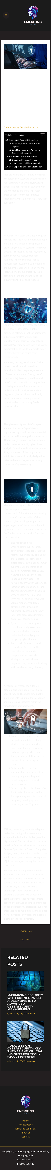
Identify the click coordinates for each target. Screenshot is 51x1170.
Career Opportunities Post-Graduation (24, 166)
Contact (26, 1136)
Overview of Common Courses (24, 160)
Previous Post (26, 931)
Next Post (25, 939)
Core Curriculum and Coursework (22, 156)
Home (25, 1120)
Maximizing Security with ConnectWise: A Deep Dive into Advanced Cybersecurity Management (25, 1002)
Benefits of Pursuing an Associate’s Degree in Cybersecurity (26, 151)
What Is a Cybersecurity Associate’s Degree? (26, 145)
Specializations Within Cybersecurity (26, 163)
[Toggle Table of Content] (41, 135)
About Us (25, 1132)
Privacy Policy (26, 1124)
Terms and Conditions (26, 1128)
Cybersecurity (12, 127)
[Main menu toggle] (6, 15)
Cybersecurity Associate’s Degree (22, 140)
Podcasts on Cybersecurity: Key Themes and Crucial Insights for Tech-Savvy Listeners (25, 1051)
